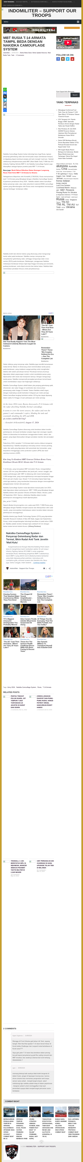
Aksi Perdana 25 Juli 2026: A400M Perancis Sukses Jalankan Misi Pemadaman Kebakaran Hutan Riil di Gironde (67, 133)
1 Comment (40, 710)
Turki (58, 207)
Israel (68, 176)
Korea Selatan (63, 181)
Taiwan (58, 202)
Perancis (70, 190)
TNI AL (60, 204)
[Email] (28, 106)
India (76, 174)
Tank (12, 55)
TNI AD (65, 202)
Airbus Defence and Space (64, 164)
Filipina (71, 174)
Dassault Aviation (72, 169)
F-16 (74, 171)
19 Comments (15, 874)
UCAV (63, 207)
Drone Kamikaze (67, 171)
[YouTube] (72, 59)
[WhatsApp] (28, 89)
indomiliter (6, 53)
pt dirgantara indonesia (63, 195)
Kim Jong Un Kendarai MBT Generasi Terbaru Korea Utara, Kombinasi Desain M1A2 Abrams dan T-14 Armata (27, 460)
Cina (64, 169)
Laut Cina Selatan (63, 185)
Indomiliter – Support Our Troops (41, 1146)
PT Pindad (74, 194)
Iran (63, 176)
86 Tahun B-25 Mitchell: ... (40, 2)
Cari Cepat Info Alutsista (65, 91)
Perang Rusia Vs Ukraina (66, 192)
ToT (77, 205)
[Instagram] (63, 59)
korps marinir (61, 183)
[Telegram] (28, 100)
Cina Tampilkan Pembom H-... (13, 5)
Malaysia (73, 188)
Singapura (73, 200)
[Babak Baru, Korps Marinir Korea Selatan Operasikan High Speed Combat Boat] (61, 1112)
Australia (73, 166)
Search (75, 95)
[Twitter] (67, 59)
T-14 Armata (47, 687)
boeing (58, 169)
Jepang (74, 176)
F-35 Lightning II (62, 174)
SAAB (67, 200)
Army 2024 (11, 687)
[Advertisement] (28, 73)
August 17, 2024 (32, 422)
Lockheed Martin (63, 188)
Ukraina (70, 207)
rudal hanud (74, 197)
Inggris (58, 176)
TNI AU (70, 204)
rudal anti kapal (65, 197)
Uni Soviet (60, 210)
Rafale (58, 197)
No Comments (41, 870)
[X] (28, 96)
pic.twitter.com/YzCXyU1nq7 (14, 418)
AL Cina (75, 164)
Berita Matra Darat (26, 53)
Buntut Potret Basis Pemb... (62, 2)
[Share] (28, 110)
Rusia (39, 687)
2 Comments (20, 55)
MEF (62, 190)
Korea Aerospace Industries (71, 178)
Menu (6, 22)
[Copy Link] (28, 103)
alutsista (62, 166)
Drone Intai (59, 171)
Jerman (59, 178)
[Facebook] (28, 93)
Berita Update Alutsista (40, 53)
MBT (57, 190)
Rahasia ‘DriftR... (22, 2)
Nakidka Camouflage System (26, 687)
